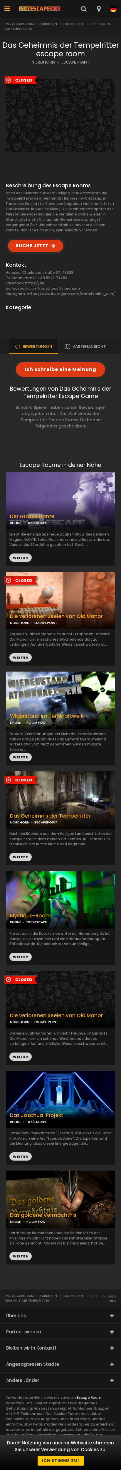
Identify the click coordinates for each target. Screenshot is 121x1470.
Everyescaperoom (19, 24)
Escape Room (89, 1397)
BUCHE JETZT (32, 246)
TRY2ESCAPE (36, 523)
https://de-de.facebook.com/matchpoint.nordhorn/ (43, 286)
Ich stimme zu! (60, 1461)
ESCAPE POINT (75, 62)
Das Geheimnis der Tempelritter (50, 816)
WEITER (20, 657)
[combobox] (98, 9)
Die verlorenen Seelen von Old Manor (56, 616)
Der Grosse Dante (32, 516)
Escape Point (74, 24)
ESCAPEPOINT (45, 622)
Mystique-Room (30, 916)
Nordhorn (48, 24)
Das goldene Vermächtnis (43, 1215)
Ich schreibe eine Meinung (60, 369)
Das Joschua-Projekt (36, 1115)
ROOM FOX (35, 722)
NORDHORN (43, 62)
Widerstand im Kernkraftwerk (47, 716)
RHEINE (15, 523)
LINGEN (15, 722)
